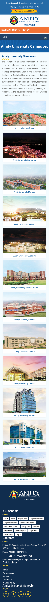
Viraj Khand (8, 531)
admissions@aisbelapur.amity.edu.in (24, 560)
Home (5, 570)
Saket (6, 519)
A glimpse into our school (32, 3)
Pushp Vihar (26, 527)
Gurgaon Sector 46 (10, 523)
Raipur (18, 535)
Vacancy (22, 7)
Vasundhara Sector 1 (27, 523)
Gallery (13, 7)
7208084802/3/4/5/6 (18, 552)
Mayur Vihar (22, 519)
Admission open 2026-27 (24, 11)
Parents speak (12, 3)
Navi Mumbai (8, 535)
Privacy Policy (9, 583)
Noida (13, 519)
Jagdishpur (33, 531)
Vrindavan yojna (20, 531)
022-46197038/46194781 (20, 556)
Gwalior (36, 527)
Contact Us (34, 7)
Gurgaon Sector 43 (36, 519)
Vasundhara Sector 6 (11, 527)
